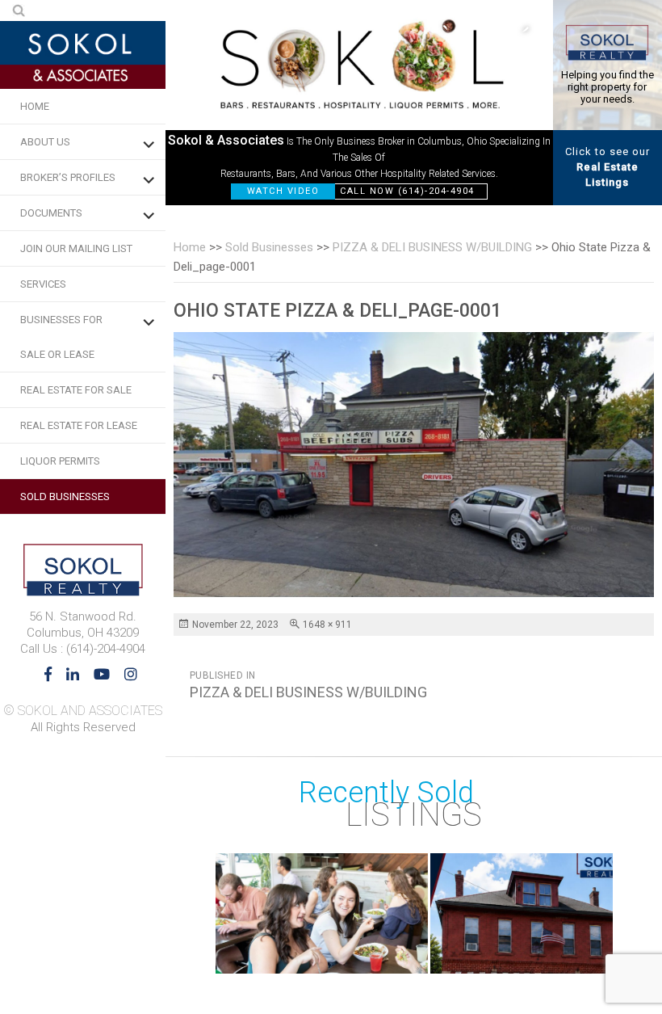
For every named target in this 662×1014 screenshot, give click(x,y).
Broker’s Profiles (67, 177)
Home (34, 106)
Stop (605, 957)
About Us (45, 142)
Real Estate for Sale (76, 390)
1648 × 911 (327, 624)
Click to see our (607, 166)
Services (43, 284)
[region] (359, 102)
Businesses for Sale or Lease (61, 336)
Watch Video (283, 191)
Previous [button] (452, 28)
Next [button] (517, 28)
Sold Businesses (65, 496)
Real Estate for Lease (78, 425)
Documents (51, 213)
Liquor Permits (60, 461)
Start (593, 957)
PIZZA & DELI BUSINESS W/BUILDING (432, 247)
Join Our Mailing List (76, 248)
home (190, 247)
